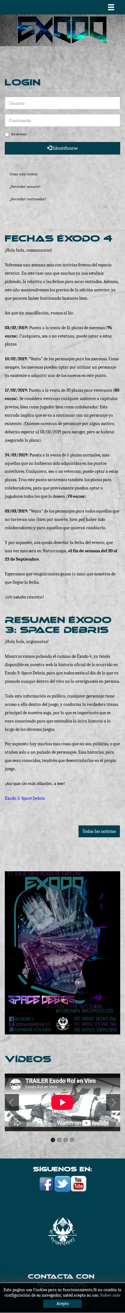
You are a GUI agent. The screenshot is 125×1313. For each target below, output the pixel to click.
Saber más (110, 1295)
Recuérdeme (19, 134)
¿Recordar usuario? (25, 186)
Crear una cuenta (24, 174)
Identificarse (65, 148)
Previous (13, 1102)
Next (112, 1102)
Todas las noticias (99, 831)
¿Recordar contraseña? (28, 199)
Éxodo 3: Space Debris (25, 798)
